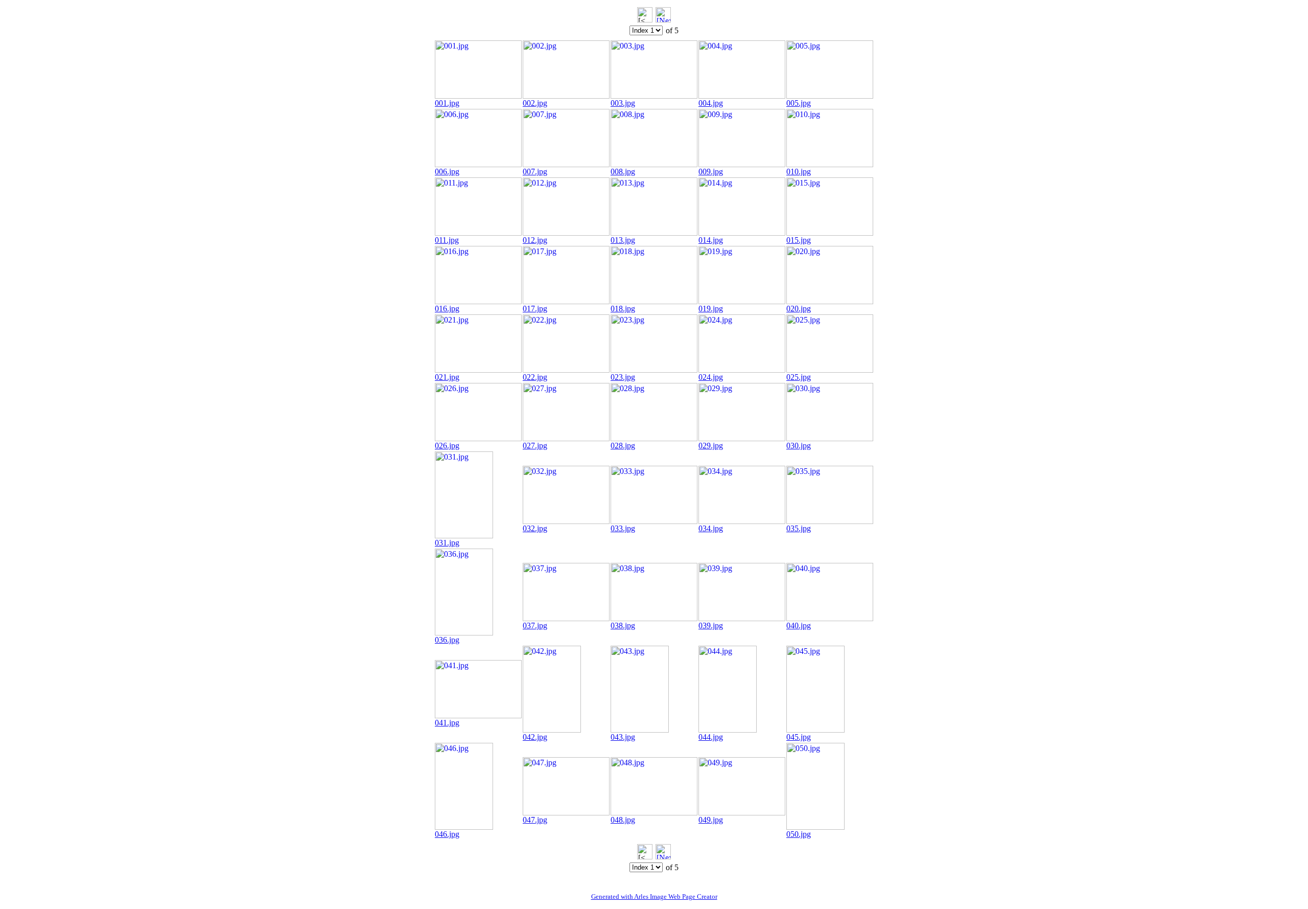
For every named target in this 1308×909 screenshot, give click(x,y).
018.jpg (623, 308)
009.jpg (710, 171)
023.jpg (623, 377)
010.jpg (798, 171)
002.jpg (535, 103)
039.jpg (710, 625)
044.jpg (710, 737)
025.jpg (798, 377)
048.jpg (623, 819)
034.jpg (710, 528)
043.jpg (623, 737)
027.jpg (535, 445)
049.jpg (710, 819)
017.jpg (535, 308)
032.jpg (535, 528)
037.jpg (535, 625)
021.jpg (447, 377)
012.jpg (535, 240)
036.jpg (447, 639)
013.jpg (623, 240)
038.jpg (623, 625)
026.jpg (447, 445)
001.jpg (447, 103)
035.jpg (798, 528)
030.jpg (798, 445)
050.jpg (798, 834)
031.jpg (447, 542)
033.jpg (623, 528)
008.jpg (623, 171)
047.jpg (535, 819)
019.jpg (710, 308)
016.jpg (447, 308)
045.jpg (798, 737)
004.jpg (710, 103)
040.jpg (798, 625)
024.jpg (710, 377)
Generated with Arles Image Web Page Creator (654, 896)
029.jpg (710, 445)
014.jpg (710, 240)
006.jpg (447, 171)
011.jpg (447, 240)
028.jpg (623, 445)
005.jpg (798, 103)
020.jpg (798, 308)
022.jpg (535, 377)
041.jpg (447, 722)
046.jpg (447, 834)
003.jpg (623, 103)
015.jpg (798, 240)
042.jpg (535, 737)
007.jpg (535, 171)
